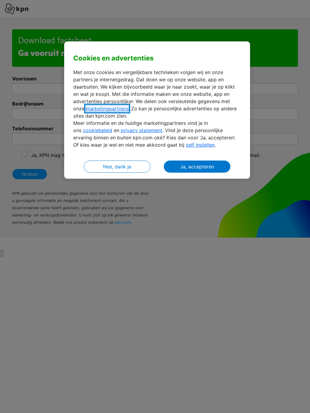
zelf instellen (200, 145)
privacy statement (141, 130)
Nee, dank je (117, 167)
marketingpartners (107, 109)
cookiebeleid (97, 130)
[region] (157, 110)
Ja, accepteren (197, 167)
